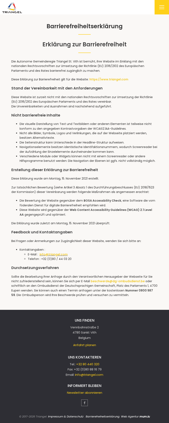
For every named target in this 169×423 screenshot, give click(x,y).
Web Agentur (130, 416)
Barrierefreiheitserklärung (103, 416)
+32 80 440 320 (87, 364)
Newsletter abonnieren (84, 392)
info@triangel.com (54, 254)
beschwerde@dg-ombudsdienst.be (118, 281)
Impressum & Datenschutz (65, 416)
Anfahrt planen (84, 345)
